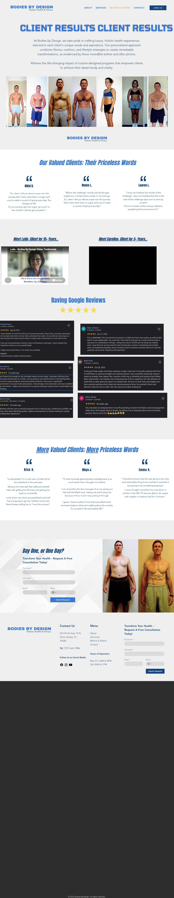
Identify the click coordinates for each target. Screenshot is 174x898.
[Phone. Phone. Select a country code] (54, 592)
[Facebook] (61, 665)
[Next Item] (163, 101)
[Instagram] (66, 665)
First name (27, 568)
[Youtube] (70, 665)
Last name (27, 578)
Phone (52, 588)
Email (25, 588)
